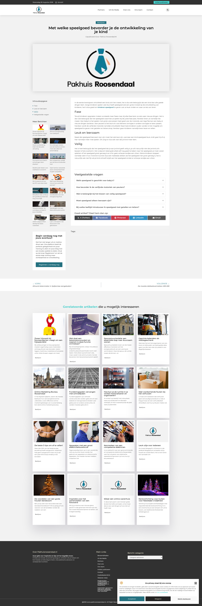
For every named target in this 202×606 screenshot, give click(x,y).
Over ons (126, 10)
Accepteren (132, 599)
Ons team (138, 10)
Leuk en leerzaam (40, 109)
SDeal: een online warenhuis (117, 499)
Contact (150, 10)
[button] (196, 583)
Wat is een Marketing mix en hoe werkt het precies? (56, 183)
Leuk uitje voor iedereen (150, 445)
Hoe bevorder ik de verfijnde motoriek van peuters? (120, 187)
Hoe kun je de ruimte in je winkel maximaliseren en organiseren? (116, 393)
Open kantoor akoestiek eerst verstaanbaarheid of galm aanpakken (57, 169)
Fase (35, 106)
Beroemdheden (103, 555)
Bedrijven (101, 22)
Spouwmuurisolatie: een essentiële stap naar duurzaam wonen (118, 340)
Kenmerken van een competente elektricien (114, 446)
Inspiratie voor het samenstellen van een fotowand (79, 501)
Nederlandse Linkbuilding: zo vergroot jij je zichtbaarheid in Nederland (103, 583)
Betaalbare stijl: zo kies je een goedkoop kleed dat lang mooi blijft (40, 196)
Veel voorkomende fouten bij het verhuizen (152, 393)
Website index (103, 578)
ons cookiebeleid (162, 592)
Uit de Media (102, 558)
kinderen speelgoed (106, 107)
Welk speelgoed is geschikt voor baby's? (120, 180)
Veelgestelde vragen (41, 115)
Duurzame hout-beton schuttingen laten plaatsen (40, 162)
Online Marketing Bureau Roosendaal (46, 393)
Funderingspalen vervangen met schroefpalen (82, 393)
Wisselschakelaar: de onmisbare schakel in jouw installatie (39, 210)
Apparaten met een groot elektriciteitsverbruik (80, 446)
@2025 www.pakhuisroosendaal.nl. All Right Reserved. (101, 602)
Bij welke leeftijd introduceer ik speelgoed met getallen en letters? (120, 207)
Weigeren (158, 599)
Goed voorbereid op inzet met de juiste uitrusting (39, 147)
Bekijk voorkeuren (184, 599)
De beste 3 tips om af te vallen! (49, 445)
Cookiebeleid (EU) (104, 575)
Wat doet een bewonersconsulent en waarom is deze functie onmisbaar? (80, 341)
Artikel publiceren (104, 569)
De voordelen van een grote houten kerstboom (47, 500)
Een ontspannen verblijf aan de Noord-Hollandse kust (57, 162)
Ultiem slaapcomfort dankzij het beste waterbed (39, 223)
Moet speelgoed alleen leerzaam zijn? (120, 201)
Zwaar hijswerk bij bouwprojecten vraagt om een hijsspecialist (40, 133)
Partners (101, 10)
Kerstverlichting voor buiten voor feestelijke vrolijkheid (152, 500)
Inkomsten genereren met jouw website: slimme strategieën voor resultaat (105, 589)
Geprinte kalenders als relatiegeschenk (149, 339)
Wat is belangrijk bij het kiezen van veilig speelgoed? (120, 194)
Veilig (36, 112)
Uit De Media (114, 10)
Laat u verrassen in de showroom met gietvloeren (57, 223)
